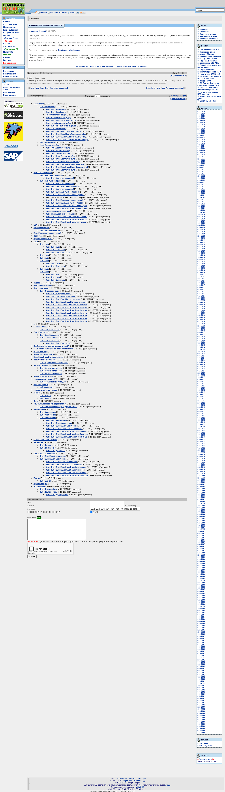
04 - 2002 (201, 673)
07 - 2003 (201, 641)
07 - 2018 (201, 264)
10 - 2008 (201, 506)
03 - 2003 (201, 649)
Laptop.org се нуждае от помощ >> (131, 66)
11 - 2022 (201, 176)
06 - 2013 (201, 386)
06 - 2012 (201, 411)
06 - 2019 (201, 244)
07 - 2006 (201, 563)
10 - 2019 (201, 238)
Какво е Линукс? (10, 30)
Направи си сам (10, 77)
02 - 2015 (201, 343)
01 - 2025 (201, 144)
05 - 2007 (201, 542)
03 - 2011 (201, 444)
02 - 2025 (201, 142)
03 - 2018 (201, 270)
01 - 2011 (201, 448)
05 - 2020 (201, 223)
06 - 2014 (201, 360)
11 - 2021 (201, 197)
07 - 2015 (201, 334)
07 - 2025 (201, 135)
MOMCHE (140, 787)
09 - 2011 (201, 431)
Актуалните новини (208, 36)
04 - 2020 (201, 225)
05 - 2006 (201, 568)
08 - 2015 (201, 332)
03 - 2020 (201, 227)
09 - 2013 (201, 379)
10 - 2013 (201, 377)
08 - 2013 (201, 381)
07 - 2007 (201, 538)
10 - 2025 (201, 129)
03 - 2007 (201, 546)
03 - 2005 (201, 598)
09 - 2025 (201, 131)
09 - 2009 (201, 482)
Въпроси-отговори (11, 33)
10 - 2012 (201, 403)
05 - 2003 (201, 645)
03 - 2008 (201, 521)
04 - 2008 (201, 518)
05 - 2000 (201, 722)
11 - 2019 (201, 236)
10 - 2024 (201, 146)
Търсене (204, 29)
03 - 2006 (201, 572)
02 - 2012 (201, 420)
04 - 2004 (201, 621)
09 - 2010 (201, 456)
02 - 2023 (201, 172)
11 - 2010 (201, 452)
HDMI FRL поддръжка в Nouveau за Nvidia (209, 77)
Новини (6, 22)
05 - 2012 (201, 414)
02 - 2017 (201, 294)
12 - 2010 (201, 450)
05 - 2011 (201, 439)
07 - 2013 (201, 384)
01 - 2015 (201, 345)
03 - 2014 (201, 366)
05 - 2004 (201, 619)
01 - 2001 (201, 705)
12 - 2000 (201, 707)
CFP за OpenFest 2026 (209, 50)
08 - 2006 (201, 561)
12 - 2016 (201, 298)
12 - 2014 (201, 347)
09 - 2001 (201, 688)
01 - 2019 (201, 253)
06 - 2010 (201, 463)
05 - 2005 (201, 593)
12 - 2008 (201, 501)
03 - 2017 (201, 292)
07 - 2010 (201, 461)
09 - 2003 (201, 636)
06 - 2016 (201, 311)
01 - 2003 (201, 653)
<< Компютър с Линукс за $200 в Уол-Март (95, 66)
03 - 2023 (201, 170)
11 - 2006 (201, 555)
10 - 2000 (201, 711)
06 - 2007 (201, 540)
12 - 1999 (201, 733)
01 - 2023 (201, 174)
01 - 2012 (201, 422)
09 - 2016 (201, 304)
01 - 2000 (201, 730)
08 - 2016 (201, 307)
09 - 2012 (201, 405)
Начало (43, 12)
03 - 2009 (201, 495)
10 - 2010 (201, 454)
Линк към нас (9, 92)
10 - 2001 (201, 685)
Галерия (7, 60)
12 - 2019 (201, 234)
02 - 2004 (201, 626)
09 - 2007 (201, 533)
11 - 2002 (201, 658)
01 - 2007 (201, 551)
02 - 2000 (201, 728)
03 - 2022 (201, 189)
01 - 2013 (201, 396)
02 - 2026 (201, 120)
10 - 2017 (201, 279)
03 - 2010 (201, 469)
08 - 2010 (201, 459)
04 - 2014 (201, 364)
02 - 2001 (201, 703)
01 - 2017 (201, 296)
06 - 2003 (201, 643)
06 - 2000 (201, 720)
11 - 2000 (201, 709)
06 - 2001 (201, 694)
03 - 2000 (201, 726)
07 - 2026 (201, 112)
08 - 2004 (201, 613)
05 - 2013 (201, 388)
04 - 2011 (201, 441)
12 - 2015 (201, 324)
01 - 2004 (201, 628)
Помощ (73, 12)
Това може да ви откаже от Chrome (206, 53)
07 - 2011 (201, 435)
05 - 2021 (201, 202)
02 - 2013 (201, 394)
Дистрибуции (9, 46)
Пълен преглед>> (178, 96)
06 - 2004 (201, 617)
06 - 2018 (201, 266)
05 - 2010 (201, 465)
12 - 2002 (201, 656)
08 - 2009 (201, 484)
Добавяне (204, 32)
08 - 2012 (201, 407)
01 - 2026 (201, 122)
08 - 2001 (201, 690)
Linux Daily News (204, 746)
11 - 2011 (201, 426)
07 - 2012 (201, 409)
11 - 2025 (201, 127)
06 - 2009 (201, 489)
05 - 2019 (201, 247)
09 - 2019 (201, 240)
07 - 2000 (201, 718)
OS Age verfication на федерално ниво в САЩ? (208, 84)
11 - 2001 (201, 683)
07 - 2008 (201, 512)
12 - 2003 (201, 630)
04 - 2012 (201, 416)
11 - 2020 (201, 212)
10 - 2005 (201, 583)
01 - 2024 (201, 155)
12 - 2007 (201, 527)
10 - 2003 (201, 634)
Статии (6, 44)
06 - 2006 (201, 566)
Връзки (6, 57)
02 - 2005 (201, 600)
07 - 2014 (201, 358)
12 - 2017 (201, 274)
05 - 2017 (201, 287)
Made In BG (8, 52)
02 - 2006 (201, 574)
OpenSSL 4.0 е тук (207, 101)
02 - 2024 (201, 152)
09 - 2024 (201, 148)
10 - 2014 (201, 352)
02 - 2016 (201, 319)
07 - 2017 (201, 283)
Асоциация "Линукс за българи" (131, 778)
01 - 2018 (201, 272)
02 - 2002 (201, 677)
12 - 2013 (201, 373)
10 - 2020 (201, 214)
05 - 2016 (201, 313)
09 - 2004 (201, 611)
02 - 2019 (201, 251)
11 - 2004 (201, 606)
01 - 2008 (201, 525)
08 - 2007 (201, 536)
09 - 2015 (201, 330)
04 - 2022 (201, 187)
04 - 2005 (201, 596)
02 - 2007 (201, 548)
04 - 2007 (201, 544)
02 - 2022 (201, 191)
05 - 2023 (201, 167)
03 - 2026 (201, 118)
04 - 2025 (201, 140)
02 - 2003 (201, 651)
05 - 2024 (201, 150)
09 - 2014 (201, 354)
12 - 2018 (201, 255)
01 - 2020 (201, 232)
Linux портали (9, 27)
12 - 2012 (201, 399)
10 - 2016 (201, 302)
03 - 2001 (201, 700)
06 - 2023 (201, 165)
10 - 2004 (201, 608)
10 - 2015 (201, 328)
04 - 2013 (201, 390)
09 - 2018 (201, 259)
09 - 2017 (201, 281)
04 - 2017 (201, 289)
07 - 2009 (201, 486)
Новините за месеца (209, 39)
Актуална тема (10, 24)
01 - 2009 (201, 499)
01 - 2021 (201, 208)
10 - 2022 (201, 178)
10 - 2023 (201, 161)
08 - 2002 (201, 664)
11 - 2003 (201, 632)
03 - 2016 (201, 317)
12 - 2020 (201, 210)
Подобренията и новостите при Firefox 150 (209, 71)
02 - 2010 (201, 471)
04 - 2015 (201, 339)
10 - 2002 (201, 660)
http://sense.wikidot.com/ (69, 50)
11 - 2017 (201, 277)
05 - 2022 (201, 185)
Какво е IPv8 (205, 81)
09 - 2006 (201, 559)
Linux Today (202, 743)
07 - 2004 (201, 615)
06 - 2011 (201, 437)
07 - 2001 (201, 692)
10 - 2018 (201, 257)
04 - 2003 (201, 647)
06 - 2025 (201, 137)
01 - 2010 (201, 474)
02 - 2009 (201, 497)
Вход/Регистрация (58, 12)
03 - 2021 (201, 204)
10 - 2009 (201, 480)
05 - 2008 (201, 516)
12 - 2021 (201, 195)
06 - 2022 (201, 182)
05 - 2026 (201, 114)
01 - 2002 (201, 679)
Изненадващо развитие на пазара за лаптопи (209, 57)
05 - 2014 (201, 362)
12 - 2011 (201, 424)
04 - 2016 (201, 315)
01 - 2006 (201, 576)
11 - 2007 (201, 529)
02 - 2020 (201, 229)
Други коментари (178, 75)
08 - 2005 (201, 587)
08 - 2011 (201, 433)
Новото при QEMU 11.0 (209, 74)
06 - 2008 (201, 514)
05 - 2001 (201, 696)
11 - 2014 (201, 349)
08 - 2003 (201, 638)
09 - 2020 (201, 217)
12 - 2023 (201, 157)
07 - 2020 (201, 219)
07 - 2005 (201, 589)
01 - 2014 (201, 371)
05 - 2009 (201, 491)
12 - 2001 (201, 681)
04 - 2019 (201, 249)
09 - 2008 (201, 508)
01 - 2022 (201, 193)
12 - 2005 (201, 578)
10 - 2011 (201, 429)
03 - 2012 (201, 418)
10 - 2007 (201, 531)
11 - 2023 (201, 159)
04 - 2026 (201, 116)
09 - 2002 (201, 662)
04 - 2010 (201, 467)
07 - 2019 (201, 242)
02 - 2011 (201, 446)
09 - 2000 (201, 713)
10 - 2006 (201, 557)
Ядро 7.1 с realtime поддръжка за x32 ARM (208, 62)
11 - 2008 (201, 504)
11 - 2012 (201, 401)
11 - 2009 (201, 478)
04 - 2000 (201, 724)
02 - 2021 (201, 206)
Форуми (6, 35)
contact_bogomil (38, 31)
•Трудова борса (10, 38)
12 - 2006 (201, 553)
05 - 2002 (201, 671)
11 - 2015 (201, 326)
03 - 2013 (201, 392)
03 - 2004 (201, 623)
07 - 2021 (201, 199)
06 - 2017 (201, 285)
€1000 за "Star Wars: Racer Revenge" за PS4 (207, 89)
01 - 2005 (201, 602)
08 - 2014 (201, 356)
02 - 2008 (201, 523)
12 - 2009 (201, 476)
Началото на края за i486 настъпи (207, 93)
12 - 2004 (201, 604)
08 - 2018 (201, 262)
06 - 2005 (201, 591)
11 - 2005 (201, 581)
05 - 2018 (201, 268)
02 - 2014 (201, 369)
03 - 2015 (201, 341)
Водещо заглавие (208, 34)
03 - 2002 (201, 675)
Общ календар (205, 759)
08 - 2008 (201, 510)
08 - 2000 (201, 715)
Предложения (9, 74)
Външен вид (9, 71)
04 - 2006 (201, 570)
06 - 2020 (201, 221)
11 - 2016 (201, 300)
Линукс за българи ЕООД (133, 781)
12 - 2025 (201, 125)
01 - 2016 (201, 322)
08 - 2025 (201, 133)
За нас (6, 85)
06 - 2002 (201, 668)
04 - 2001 (201, 698)
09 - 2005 (201, 585)
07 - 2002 (201, 666)
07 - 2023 (201, 163)
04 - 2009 (201, 493)
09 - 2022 (201, 180)
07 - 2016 (201, 309)
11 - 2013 (201, 375)
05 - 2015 (201, 337)
